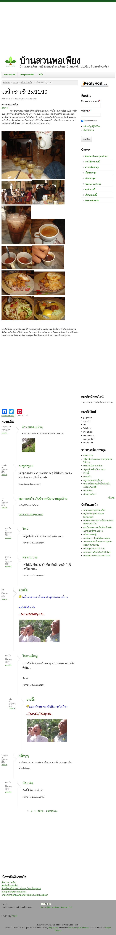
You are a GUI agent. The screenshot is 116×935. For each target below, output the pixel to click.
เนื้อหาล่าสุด (90, 172)
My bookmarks (92, 200)
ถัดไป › (41, 811)
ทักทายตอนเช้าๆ (32, 427)
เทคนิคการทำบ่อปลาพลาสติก (96, 555)
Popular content (93, 184)
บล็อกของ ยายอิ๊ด (8, 416)
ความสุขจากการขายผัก (94, 548)
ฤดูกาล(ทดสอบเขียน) (93, 480)
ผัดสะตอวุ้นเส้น (9, 882)
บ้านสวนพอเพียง (50, 60)
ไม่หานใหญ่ (30, 656)
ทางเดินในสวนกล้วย (92, 465)
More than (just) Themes (78, 927)
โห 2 (25, 529)
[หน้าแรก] (11, 62)
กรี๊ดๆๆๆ (24, 756)
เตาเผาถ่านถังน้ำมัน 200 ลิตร (96, 552)
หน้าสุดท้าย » (51, 811)
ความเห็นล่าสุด (92, 167)
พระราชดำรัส (9, 74)
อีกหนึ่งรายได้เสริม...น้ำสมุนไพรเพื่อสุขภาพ (21, 888)
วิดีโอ (40, 74)
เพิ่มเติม (111, 497)
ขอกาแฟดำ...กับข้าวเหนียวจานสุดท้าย (43, 499)
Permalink (4, 433)
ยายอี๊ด (23, 590)
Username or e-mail (90, 101)
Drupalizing (53, 927)
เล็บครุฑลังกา (89, 494)
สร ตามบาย (30, 557)
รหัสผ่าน (85, 111)
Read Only (88, 455)
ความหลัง (87, 490)
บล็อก (15, 82)
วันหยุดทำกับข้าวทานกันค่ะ (14, 891)
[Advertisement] (58, 26)
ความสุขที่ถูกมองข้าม (93, 531)
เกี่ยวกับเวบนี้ (91, 195)
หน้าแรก (6, 82)
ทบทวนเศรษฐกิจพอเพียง (94, 510)
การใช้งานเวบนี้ (92, 161)
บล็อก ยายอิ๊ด (26, 82)
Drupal (14, 916)
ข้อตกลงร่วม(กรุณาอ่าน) (96, 156)
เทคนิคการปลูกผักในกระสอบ (96, 538)
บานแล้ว (87, 476)
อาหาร (5, 107)
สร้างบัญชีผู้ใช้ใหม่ (91, 126)
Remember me (90, 120)
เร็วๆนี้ (86, 473)
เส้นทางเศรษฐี (90, 534)
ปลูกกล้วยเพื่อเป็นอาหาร (94, 469)
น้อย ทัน (28, 783)
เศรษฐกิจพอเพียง (27, 74)
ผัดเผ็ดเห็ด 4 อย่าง (10, 885)
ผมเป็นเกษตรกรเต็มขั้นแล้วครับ (97, 527)
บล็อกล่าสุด (90, 178)
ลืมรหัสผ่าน (88, 130)
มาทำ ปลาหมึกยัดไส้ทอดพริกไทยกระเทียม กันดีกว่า (25, 895)
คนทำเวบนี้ (90, 189)
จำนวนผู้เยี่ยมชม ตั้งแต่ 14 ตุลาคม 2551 (57, 907)
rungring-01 (26, 466)
